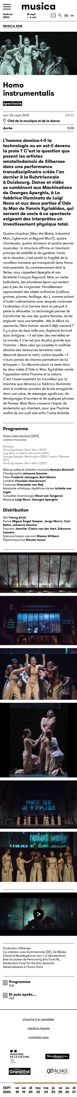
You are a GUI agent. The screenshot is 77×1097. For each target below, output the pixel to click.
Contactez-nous (38, 1037)
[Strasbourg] (57, 1056)
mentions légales (38, 1028)
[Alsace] (57, 1071)
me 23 (46, 1089)
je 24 (53, 1089)
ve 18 (17, 1089)
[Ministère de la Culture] (19, 1056)
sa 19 (24, 1089)
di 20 (31, 1089)
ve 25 (60, 1089)
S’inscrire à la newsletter (38, 1019)
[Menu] (7, 7)
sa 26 (67, 1089)
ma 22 (38, 1089)
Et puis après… (22, 994)
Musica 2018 (12, 26)
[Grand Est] (19, 1071)
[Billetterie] (53, 15)
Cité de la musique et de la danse (33, 120)
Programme (19, 981)
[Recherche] (60, 15)
